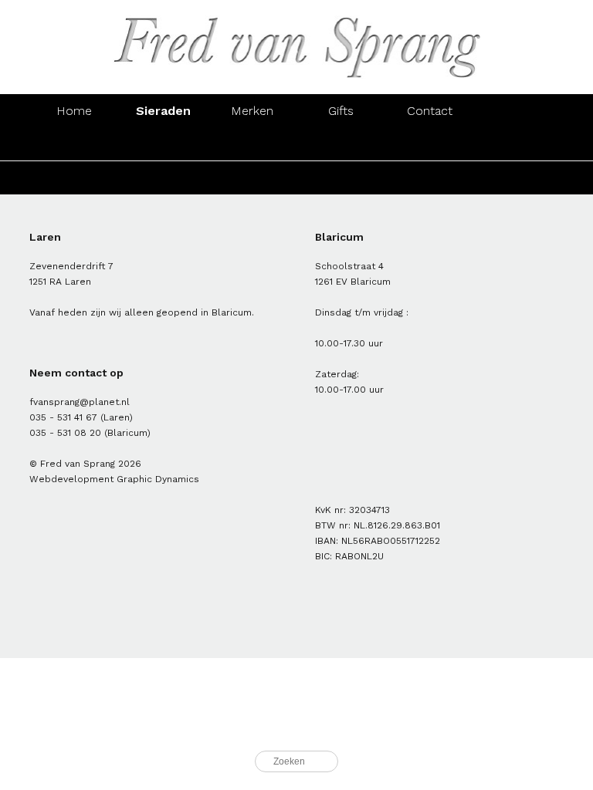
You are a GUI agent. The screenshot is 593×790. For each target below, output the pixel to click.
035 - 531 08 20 (65, 432)
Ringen (74, 144)
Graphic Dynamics (158, 479)
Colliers (341, 144)
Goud (74, 177)
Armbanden (252, 144)
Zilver (162, 177)
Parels (252, 177)
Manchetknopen (520, 144)
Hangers (430, 144)
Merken (252, 110)
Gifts (341, 110)
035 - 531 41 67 (63, 417)
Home (74, 110)
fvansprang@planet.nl (79, 402)
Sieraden (163, 110)
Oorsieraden (163, 144)
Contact (429, 110)
